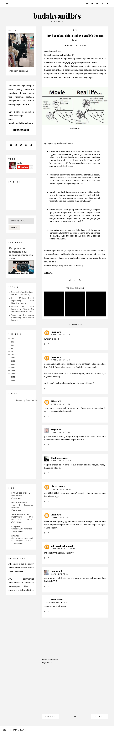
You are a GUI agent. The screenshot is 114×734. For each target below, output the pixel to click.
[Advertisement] (75, 690)
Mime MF (56, 401)
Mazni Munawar (19, 502)
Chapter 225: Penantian (21, 529)
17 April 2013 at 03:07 (61, 517)
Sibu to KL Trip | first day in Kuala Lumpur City (22, 293)
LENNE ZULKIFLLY (20, 493)
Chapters (15, 526)
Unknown (56, 331)
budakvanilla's (57, 15)
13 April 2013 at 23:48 (61, 461)
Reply (46, 344)
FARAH (15, 536)
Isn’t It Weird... (17, 496)
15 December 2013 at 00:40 (63, 549)
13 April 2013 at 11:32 (60, 335)
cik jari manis (58, 486)
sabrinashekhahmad (62, 546)
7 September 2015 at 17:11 (55, 602)
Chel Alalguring (59, 457)
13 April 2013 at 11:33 (60, 360)
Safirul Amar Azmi (20, 514)
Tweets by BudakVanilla (26, 400)
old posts (100, 716)
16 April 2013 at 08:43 (61, 489)
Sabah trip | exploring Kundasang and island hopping (22, 317)
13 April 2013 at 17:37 (60, 433)
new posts (50, 716)
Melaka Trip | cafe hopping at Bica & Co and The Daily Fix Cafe (22, 309)
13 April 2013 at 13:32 (60, 404)
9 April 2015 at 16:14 (60, 574)
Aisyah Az (56, 429)
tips (75, 30)
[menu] (7, 3)
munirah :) (56, 571)
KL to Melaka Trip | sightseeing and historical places (22, 300)
